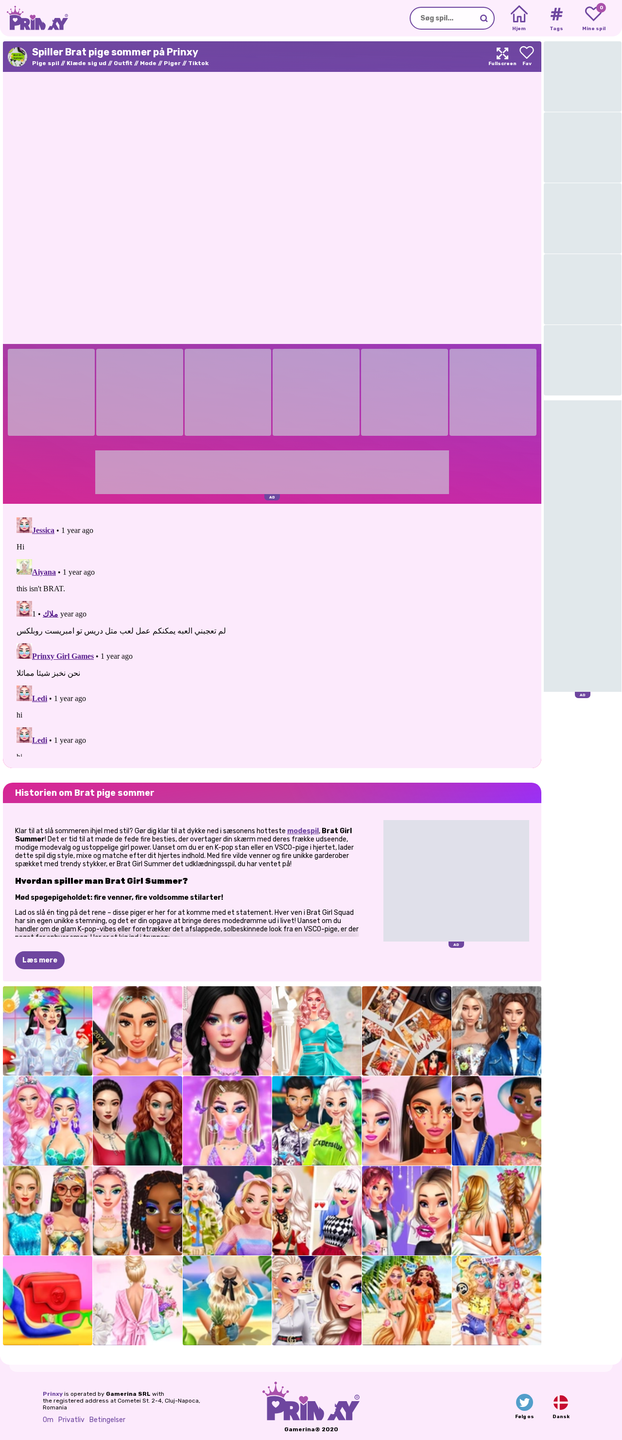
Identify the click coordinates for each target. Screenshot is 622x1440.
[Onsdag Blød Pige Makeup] (227, 1031)
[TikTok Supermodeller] (47, 1210)
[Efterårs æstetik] (406, 1031)
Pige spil (45, 63)
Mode (148, 63)
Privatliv (71, 1420)
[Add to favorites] (526, 56)
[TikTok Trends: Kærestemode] (317, 1300)
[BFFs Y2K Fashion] (227, 1121)
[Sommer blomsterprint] (137, 1300)
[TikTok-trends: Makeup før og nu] (137, 1031)
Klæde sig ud (86, 63)
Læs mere (39, 960)
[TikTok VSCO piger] (406, 1210)
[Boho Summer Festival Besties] (496, 1300)
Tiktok (198, 63)
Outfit (123, 63)
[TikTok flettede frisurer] (137, 1210)
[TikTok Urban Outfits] (317, 1121)
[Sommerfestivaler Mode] (496, 1210)
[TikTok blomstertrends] (406, 1121)
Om (48, 1420)
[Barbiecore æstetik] (317, 1031)
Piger (172, 63)
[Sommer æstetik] (227, 1300)
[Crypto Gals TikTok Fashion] (496, 1121)
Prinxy (53, 1393)
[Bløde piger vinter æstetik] (227, 1210)
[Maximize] (502, 56)
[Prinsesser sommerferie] (406, 1300)
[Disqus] (272, 635)
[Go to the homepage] (34, 18)
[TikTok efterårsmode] (317, 1210)
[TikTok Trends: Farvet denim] (137, 1121)
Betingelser (107, 1420)
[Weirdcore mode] (47, 1031)
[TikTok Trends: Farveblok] (47, 1300)
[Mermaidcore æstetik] (47, 1121)
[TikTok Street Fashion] (496, 1031)
